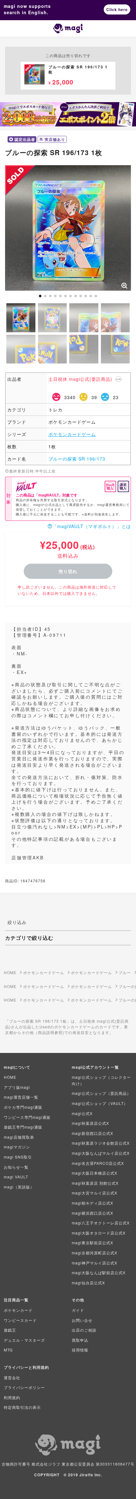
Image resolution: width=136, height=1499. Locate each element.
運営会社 (12, 1377)
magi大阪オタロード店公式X (99, 1232)
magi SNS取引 (18, 1156)
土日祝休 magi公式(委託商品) (80, 379)
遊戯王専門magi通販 (23, 1127)
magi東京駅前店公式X (92, 1242)
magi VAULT (16, 1176)
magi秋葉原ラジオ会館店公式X (101, 1143)
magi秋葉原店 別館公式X (95, 1183)
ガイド (78, 1310)
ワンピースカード (20, 1320)
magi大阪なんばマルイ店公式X (101, 1153)
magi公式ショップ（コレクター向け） (101, 1080)
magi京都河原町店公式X (94, 1252)
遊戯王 (10, 1330)
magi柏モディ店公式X (92, 1203)
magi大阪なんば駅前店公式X (99, 1272)
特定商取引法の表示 (22, 1407)
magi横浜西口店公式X (92, 1213)
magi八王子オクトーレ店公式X (101, 1222)
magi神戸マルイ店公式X (94, 1262)
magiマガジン (17, 1146)
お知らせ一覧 (16, 1167)
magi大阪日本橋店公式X (94, 1173)
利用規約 (12, 1397)
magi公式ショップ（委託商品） (101, 1093)
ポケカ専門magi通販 (23, 1107)
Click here (117, 9)
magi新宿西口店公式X (92, 1133)
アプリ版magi (17, 1087)
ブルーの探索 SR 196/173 (76, 459)
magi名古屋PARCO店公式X (98, 1163)
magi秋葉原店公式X (90, 1123)
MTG (8, 1349)
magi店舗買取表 (19, 1137)
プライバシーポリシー (24, 1387)
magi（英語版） (19, 1186)
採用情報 (80, 1349)
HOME (10, 1077)
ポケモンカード (18, 1310)
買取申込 (80, 1340)
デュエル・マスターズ (24, 1340)
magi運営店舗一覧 (21, 1097)
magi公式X (82, 1113)
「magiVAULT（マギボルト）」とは (92, 526)
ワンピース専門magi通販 (27, 1117)
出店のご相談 (84, 1330)
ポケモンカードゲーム (72, 434)
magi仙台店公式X (88, 1282)
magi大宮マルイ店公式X (94, 1192)
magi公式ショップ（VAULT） (100, 1103)
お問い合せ (82, 1320)
